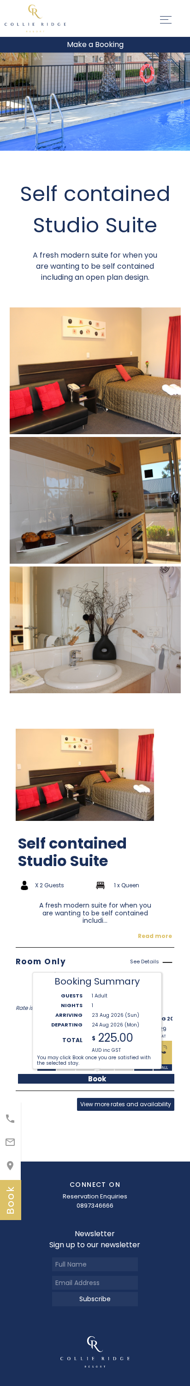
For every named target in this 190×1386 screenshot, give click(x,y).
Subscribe (95, 1298)
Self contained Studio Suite (72, 852)
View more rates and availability (125, 1104)
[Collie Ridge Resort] (35, 17)
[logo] (95, 1351)
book (10, 1200)
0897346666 (95, 1205)
